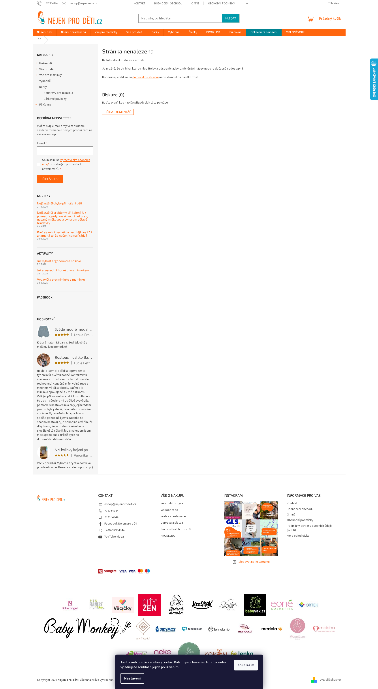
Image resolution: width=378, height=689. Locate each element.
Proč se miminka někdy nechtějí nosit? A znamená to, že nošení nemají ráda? (64, 233)
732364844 (111, 511)
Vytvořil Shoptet (330, 680)
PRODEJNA (168, 536)
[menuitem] (44, 32)
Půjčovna (45, 104)
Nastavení (132, 678)
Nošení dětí (46, 63)
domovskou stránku (145, 77)
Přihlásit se (50, 179)
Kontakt (139, 4)
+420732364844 (114, 530)
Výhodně (45, 81)
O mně (195, 4)
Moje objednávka (298, 536)
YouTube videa (114, 536)
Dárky (43, 87)
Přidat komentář (118, 112)
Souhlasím (245, 665)
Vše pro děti (47, 69)
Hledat (230, 18)
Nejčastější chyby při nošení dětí (59, 203)
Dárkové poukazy (55, 99)
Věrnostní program (173, 503)
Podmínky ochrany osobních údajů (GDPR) (309, 528)
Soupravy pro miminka (58, 93)
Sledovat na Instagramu (254, 562)
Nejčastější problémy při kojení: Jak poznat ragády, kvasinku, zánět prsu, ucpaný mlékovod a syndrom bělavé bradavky (62, 218)
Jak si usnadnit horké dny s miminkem (63, 270)
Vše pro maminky (50, 75)
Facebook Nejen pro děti (120, 523)
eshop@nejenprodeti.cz (120, 504)
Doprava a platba (172, 523)
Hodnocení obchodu (168, 4)
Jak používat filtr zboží (176, 529)
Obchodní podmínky (221, 4)
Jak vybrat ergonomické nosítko (59, 260)
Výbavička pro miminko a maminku (61, 279)
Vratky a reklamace (173, 516)
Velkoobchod (169, 510)
